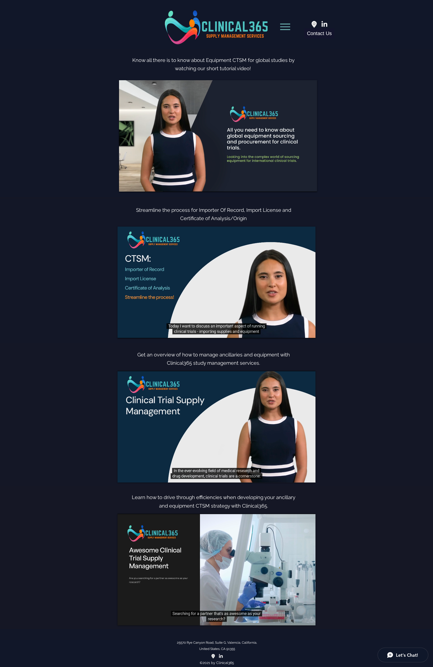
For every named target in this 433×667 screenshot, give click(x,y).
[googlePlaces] (314, 24)
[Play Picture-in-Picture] (301, 185)
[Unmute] (134, 185)
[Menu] (285, 27)
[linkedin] (324, 24)
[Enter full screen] (310, 185)
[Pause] (125, 185)
